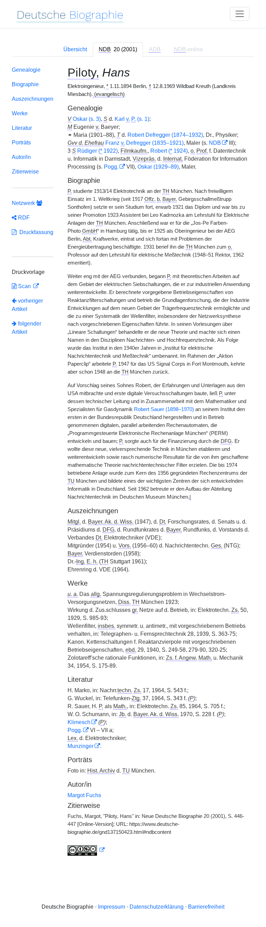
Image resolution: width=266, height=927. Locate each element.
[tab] (118, 49)
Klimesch (79, 722)
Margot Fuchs (84, 795)
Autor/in (21, 157)
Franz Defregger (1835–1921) (144, 143)
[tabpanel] (133, 462)
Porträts (21, 142)
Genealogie (26, 70)
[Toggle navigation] (239, 14)
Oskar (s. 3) (87, 119)
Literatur (22, 128)
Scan (24, 286)
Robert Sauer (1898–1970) (164, 409)
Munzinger (81, 746)
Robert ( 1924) (169, 151)
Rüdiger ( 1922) (97, 151)
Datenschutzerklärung (157, 907)
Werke (20, 113)
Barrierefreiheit (206, 907)
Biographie (25, 84)
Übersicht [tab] (75, 49)
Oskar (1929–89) (158, 167)
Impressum (111, 907)
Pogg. (111, 167)
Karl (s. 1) (132, 119)
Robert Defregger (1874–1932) (165, 135)
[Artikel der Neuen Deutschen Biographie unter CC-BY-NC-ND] (86, 850)
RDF (23, 218)
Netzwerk (24, 203)
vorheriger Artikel (27, 305)
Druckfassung (35, 232)
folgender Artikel (26, 328)
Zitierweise (25, 172)
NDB (215, 143)
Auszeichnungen (32, 99)
